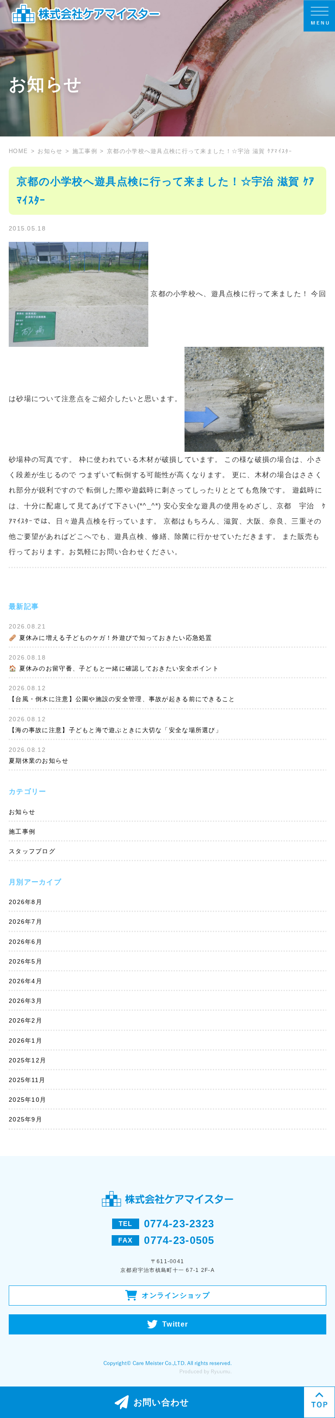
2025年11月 (27, 1079)
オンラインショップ (176, 1295)
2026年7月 (25, 921)
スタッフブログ (32, 851)
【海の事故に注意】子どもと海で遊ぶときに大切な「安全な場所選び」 (115, 729)
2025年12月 (27, 1060)
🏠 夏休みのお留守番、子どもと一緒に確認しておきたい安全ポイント (114, 668)
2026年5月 (25, 961)
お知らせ (50, 151)
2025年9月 (25, 1119)
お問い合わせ (161, 1402)
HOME (18, 151)
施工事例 (84, 151)
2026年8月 (25, 901)
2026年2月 (25, 1020)
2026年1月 (25, 1040)
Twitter (175, 1324)
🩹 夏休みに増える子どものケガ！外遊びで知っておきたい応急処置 (110, 637)
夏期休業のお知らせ (39, 760)
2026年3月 (25, 1000)
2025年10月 (27, 1099)
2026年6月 (25, 941)
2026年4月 (25, 981)
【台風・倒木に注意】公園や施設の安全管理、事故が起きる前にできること (122, 698)
